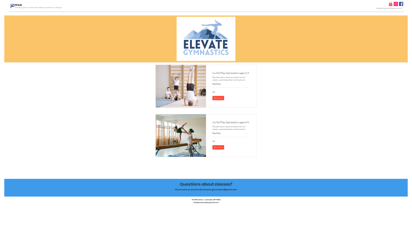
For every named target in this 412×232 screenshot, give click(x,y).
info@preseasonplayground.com (389, 8)
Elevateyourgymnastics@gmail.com (218, 189)
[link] (231, 73)
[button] (391, 3)
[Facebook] (401, 4)
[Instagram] (396, 4)
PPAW (18, 5)
